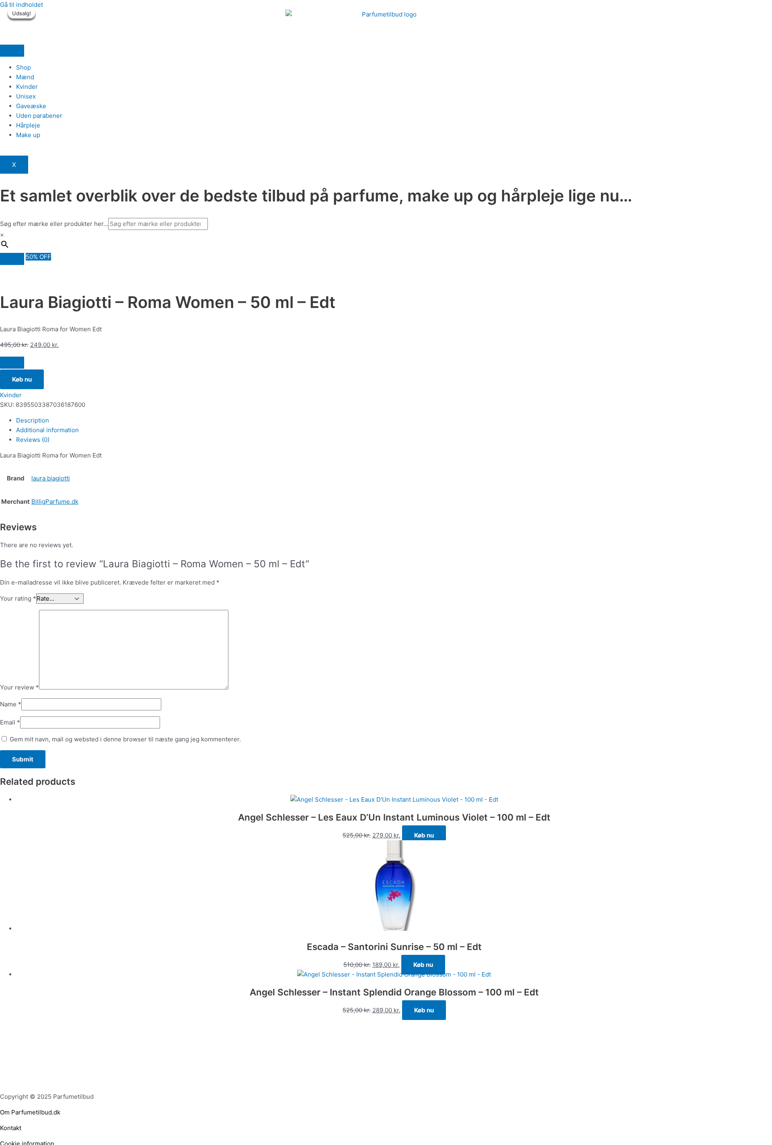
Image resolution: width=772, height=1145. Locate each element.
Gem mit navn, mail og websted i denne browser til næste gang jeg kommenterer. (125, 739)
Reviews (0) (32, 439)
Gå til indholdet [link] (21, 4)
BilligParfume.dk (54, 501)
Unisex (26, 96)
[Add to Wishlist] (12, 363)
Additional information (47, 430)
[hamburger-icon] (12, 51)
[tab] (394, 420)
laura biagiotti (50, 478)
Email (10, 722)
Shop (23, 67)
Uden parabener (39, 115)
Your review (19, 687)
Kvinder (27, 86)
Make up (28, 135)
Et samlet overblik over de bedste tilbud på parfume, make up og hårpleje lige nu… (316, 195)
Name (10, 704)
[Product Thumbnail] (12, 259)
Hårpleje (28, 125)
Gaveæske (31, 106)
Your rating (18, 598)
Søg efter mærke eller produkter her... (54, 224)
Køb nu (22, 379)
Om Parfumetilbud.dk (30, 1112)
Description (32, 420)
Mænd (25, 77)
